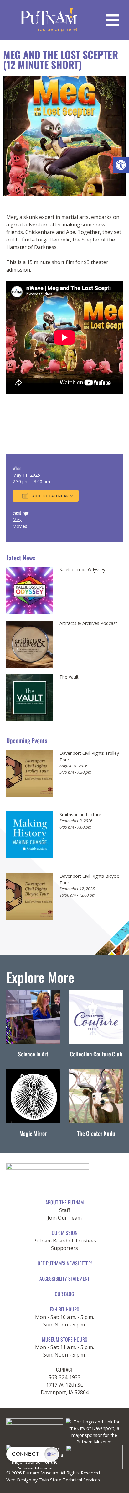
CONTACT (64, 1369)
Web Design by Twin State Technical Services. (53, 1480)
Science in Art (33, 1054)
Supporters (64, 1248)
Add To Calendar (50, 496)
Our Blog (64, 1294)
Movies (20, 526)
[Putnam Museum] (48, 20)
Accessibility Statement (64, 1278)
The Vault (69, 677)
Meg (17, 519)
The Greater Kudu (96, 1133)
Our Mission (64, 1232)
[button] (121, 165)
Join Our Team (65, 1217)
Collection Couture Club (96, 1054)
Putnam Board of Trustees (64, 1240)
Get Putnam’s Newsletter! (65, 1263)
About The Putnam (64, 1202)
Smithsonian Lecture (80, 815)
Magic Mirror (33, 1133)
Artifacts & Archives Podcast (88, 623)
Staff (64, 1210)
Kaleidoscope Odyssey (82, 570)
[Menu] (113, 20)
